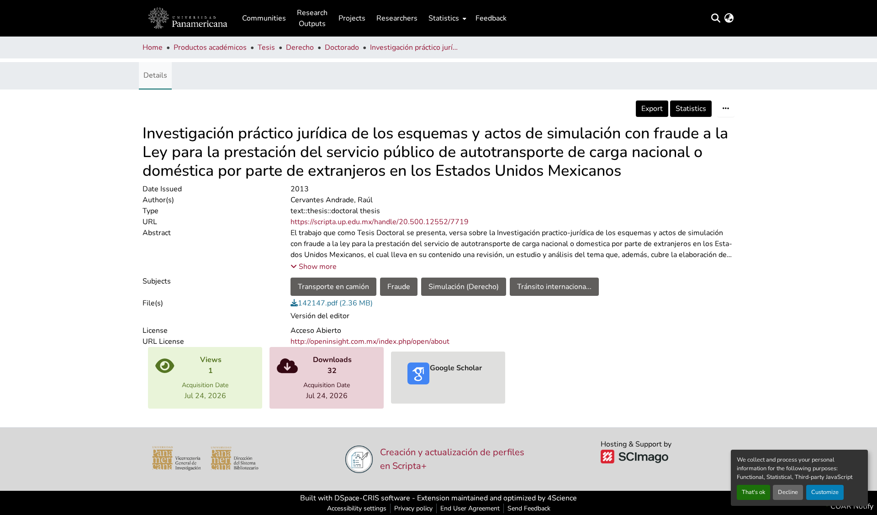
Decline (788, 492)
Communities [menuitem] (264, 18)
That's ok (753, 492)
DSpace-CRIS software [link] (372, 498)
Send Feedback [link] (528, 508)
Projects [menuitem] (351, 18)
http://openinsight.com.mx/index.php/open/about (370, 341)
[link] (512, 303)
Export (652, 109)
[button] (188, 18)
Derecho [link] (300, 47)
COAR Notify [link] (851, 506)
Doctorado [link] (342, 47)
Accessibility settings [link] (356, 508)
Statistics (691, 109)
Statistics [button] (443, 18)
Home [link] (153, 47)
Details (155, 75)
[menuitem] (446, 18)
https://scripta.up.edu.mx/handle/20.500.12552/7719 (380, 222)
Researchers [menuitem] (396, 18)
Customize (825, 492)
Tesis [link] (266, 47)
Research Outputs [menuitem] (312, 18)
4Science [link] (562, 498)
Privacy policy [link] (413, 508)
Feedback (491, 18)
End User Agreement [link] (470, 508)
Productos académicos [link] (210, 47)
